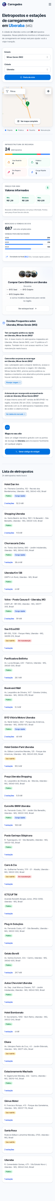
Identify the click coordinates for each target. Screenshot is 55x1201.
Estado (7, 52)
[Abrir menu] (50, 4)
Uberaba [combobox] (10, 69)
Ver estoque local (26, 308)
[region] (27, 107)
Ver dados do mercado (14, 414)
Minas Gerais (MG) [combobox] (15, 57)
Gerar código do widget (29, 451)
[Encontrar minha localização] (48, 91)
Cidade (7, 64)
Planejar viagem (12, 382)
